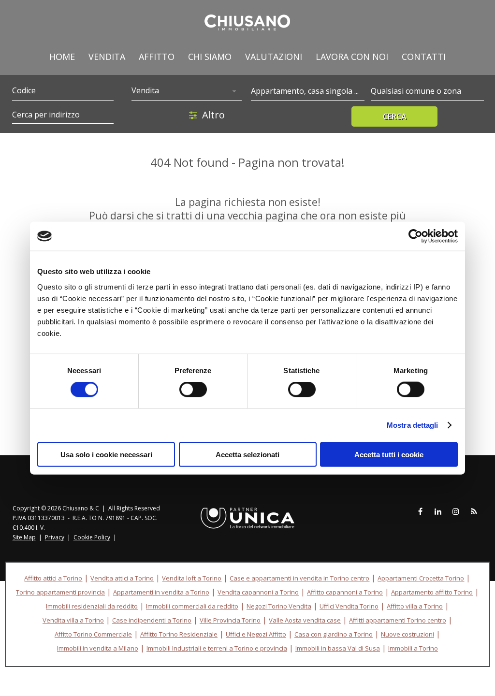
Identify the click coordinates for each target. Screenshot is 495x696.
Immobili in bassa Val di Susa (337, 648)
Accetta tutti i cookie (388, 454)
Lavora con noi (352, 56)
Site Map (24, 537)
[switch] (193, 389)
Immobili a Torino (413, 648)
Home (62, 56)
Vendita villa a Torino (73, 620)
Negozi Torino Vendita (279, 606)
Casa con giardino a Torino (333, 634)
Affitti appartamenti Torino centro (397, 620)
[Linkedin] (438, 512)
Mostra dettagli (412, 425)
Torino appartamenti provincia (60, 592)
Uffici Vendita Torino (349, 606)
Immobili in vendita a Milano (97, 648)
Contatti (424, 56)
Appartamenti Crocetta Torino (421, 578)
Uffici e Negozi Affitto (256, 634)
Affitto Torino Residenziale (179, 634)
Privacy (54, 537)
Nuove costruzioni (407, 634)
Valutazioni (273, 56)
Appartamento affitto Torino (432, 592)
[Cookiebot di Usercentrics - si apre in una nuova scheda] (415, 236)
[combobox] (186, 91)
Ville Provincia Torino (230, 620)
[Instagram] (456, 512)
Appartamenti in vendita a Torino (161, 592)
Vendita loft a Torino (191, 578)
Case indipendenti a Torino (151, 620)
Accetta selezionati (247, 454)
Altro (213, 114)
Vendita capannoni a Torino (258, 592)
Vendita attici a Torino (122, 578)
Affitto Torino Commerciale (93, 634)
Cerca (395, 116)
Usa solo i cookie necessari (106, 454)
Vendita (106, 56)
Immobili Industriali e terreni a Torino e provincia (216, 648)
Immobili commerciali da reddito (192, 606)
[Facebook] (420, 512)
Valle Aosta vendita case (305, 620)
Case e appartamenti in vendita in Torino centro (299, 578)
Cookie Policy (91, 537)
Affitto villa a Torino (415, 606)
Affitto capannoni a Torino (345, 592)
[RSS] (474, 512)
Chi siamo (210, 56)
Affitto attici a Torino (53, 578)
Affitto (157, 56)
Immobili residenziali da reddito (92, 606)
